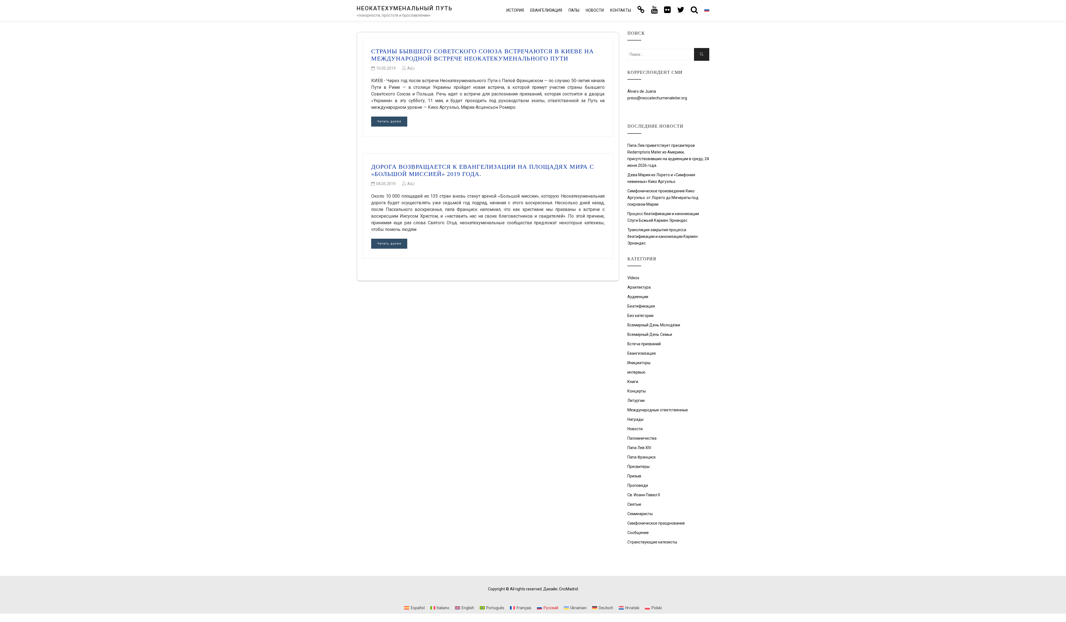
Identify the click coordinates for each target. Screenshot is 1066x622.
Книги (632, 381)
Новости (595, 10)
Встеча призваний (644, 344)
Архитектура (639, 287)
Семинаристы (640, 514)
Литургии (636, 400)
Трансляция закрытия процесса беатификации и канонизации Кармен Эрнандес (662, 236)
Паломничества (642, 438)
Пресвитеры (638, 466)
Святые (634, 504)
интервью (636, 372)
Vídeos (633, 278)
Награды (635, 419)
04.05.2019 (386, 184)
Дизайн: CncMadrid (560, 589)
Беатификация (641, 306)
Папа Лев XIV (639, 447)
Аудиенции (637, 296)
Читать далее (389, 121)
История (515, 10)
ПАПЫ (574, 10)
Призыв (634, 476)
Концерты (636, 391)
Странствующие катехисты (652, 542)
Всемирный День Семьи (649, 334)
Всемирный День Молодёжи (653, 325)
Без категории (640, 315)
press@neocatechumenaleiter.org (657, 98)
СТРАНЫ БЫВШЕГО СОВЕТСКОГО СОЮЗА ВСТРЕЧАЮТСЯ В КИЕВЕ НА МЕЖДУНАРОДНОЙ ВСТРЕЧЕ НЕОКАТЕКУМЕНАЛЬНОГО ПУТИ (482, 55)
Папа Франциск (641, 457)
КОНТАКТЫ (620, 10)
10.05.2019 (386, 68)
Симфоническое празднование (656, 523)
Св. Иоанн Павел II (643, 495)
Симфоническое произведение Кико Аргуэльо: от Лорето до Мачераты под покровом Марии (662, 198)
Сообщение (638, 532)
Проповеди (637, 485)
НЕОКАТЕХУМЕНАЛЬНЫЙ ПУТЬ (404, 8)
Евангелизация (546, 10)
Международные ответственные (657, 410)
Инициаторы (638, 363)
